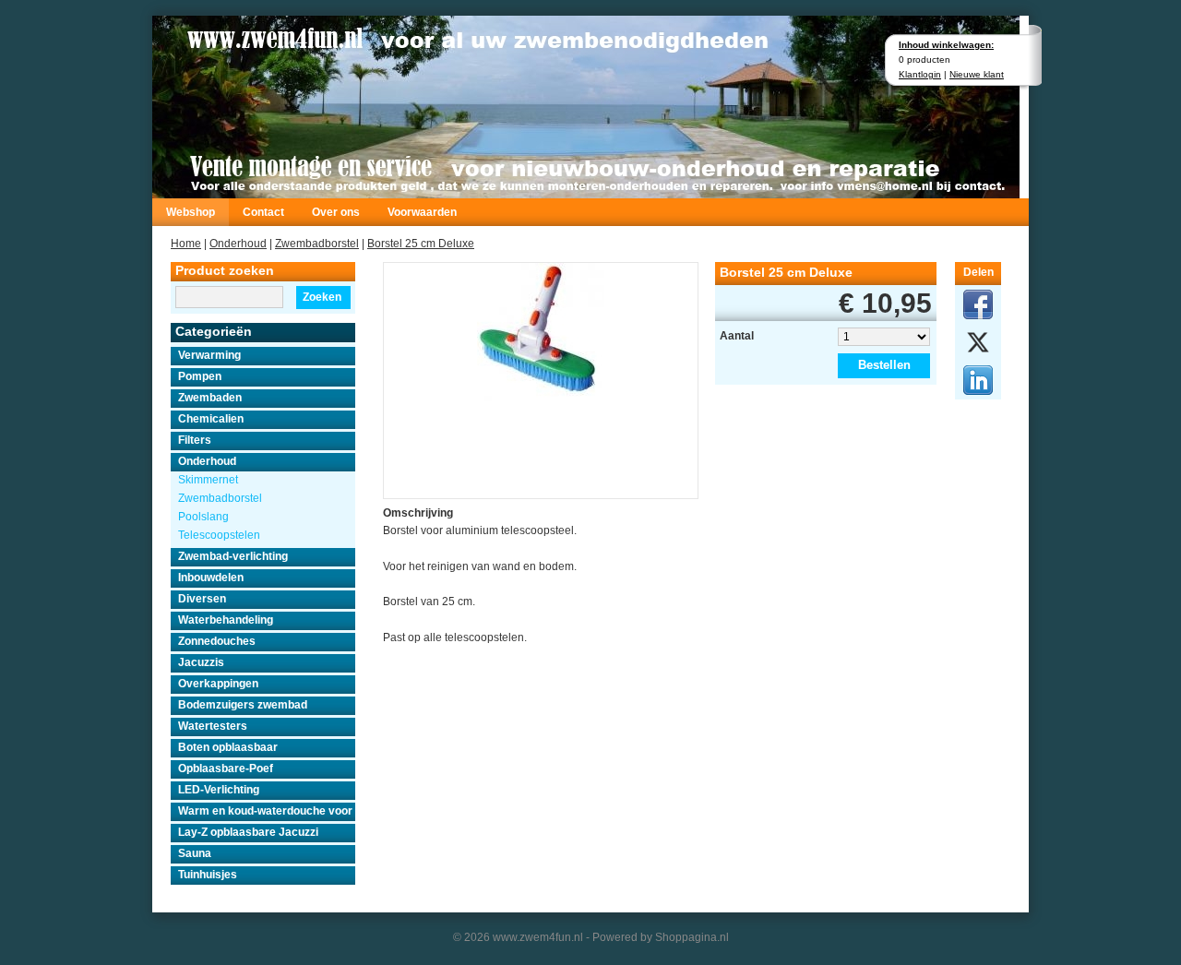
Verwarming (209, 355)
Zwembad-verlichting (233, 556)
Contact (263, 212)
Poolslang (203, 516)
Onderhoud (238, 243)
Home (186, 243)
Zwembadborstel (317, 243)
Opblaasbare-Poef (225, 768)
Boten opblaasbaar (228, 747)
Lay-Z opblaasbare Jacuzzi (248, 832)
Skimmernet (208, 479)
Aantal (737, 335)
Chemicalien (211, 418)
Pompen (199, 376)
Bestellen (884, 365)
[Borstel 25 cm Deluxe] (540, 331)
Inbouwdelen (211, 577)
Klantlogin (920, 74)
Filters (194, 440)
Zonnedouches (217, 641)
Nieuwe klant (976, 74)
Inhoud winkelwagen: (946, 45)
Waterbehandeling (225, 620)
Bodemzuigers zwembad (242, 704)
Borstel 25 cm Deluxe (420, 243)
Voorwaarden (422, 212)
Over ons (336, 212)
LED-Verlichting (218, 789)
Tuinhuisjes (207, 874)
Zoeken (322, 297)
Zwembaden (210, 397)
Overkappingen (218, 683)
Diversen (202, 598)
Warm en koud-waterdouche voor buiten (266, 810)
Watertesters (212, 726)
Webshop (190, 212)
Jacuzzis (201, 662)
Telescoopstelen (219, 535)
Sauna (194, 853)
